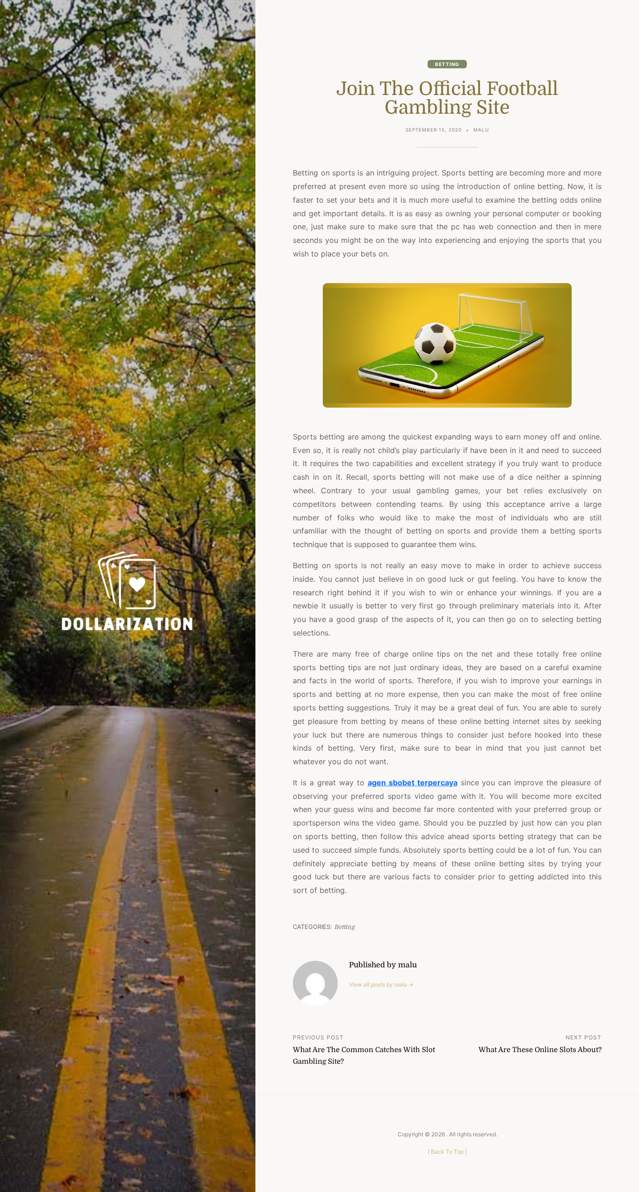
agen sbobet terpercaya (412, 782)
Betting (447, 64)
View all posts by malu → (381, 984)
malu (481, 129)
